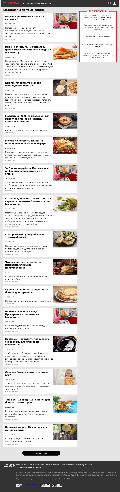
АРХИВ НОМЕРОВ (22, 465)
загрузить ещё (41, 453)
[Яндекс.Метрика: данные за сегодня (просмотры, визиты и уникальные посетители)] (29, 485)
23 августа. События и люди (98, 37)
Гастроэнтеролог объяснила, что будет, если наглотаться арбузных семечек (98, 27)
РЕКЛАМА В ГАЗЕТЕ (52, 465)
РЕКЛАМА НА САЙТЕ (37, 465)
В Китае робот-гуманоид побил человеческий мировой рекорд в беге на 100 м (98, 55)
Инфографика (10, 303)
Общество (8, 75)
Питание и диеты (11, 226)
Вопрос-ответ (10, 39)
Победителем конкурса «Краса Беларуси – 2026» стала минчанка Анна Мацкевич (98, 18)
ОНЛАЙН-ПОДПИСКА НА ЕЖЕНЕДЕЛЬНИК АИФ (77, 465)
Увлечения (9, 133)
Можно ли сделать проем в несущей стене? (98, 46)
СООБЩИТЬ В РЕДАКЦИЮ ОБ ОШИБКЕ (29, 467)
